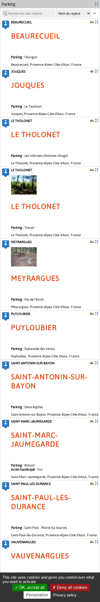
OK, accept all (31, 587)
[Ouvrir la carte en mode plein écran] (96, 4)
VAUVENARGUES (23, 542)
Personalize (37, 595)
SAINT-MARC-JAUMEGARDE (31, 421)
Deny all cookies (71, 587)
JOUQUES (18, 71)
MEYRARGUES (21, 242)
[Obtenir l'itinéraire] (92, 22)
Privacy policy (65, 595)
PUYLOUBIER (20, 314)
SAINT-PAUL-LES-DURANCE (31, 484)
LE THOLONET (21, 121)
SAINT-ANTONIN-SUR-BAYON (32, 363)
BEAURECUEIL (21, 22)
